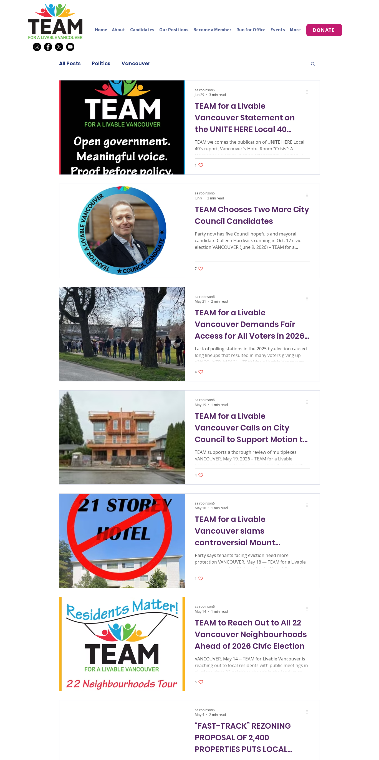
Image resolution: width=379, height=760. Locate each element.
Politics (101, 63)
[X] (59, 47)
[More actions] (308, 92)
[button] (312, 64)
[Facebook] (48, 47)
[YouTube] (70, 47)
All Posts (70, 63)
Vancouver (136, 63)
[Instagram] (37, 47)
